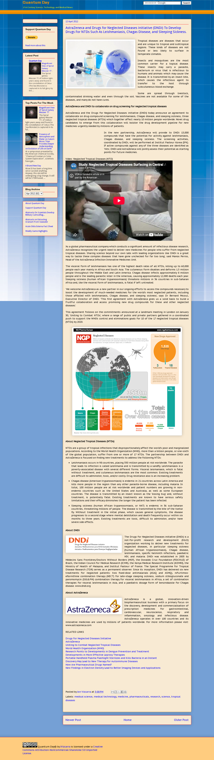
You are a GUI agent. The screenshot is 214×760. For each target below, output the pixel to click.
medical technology (105, 696)
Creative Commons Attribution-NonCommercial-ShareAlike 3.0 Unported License (63, 750)
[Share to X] (119, 692)
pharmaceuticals (139, 696)
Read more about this (35, 45)
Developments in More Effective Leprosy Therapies (95, 654)
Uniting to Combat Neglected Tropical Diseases (93, 644)
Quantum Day (36, 2)
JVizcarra (65, 746)
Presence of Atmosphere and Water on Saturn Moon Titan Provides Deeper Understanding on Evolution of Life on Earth (39, 141)
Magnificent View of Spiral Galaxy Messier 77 (48, 67)
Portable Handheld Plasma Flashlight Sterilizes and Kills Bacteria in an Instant (111, 658)
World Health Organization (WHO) (85, 648)
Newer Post (73, 720)
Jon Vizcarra (84, 691)
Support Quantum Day (35, 208)
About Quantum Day (34, 203)
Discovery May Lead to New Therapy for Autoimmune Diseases (102, 661)
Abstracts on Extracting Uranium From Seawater (36, 220)
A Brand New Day (33, 166)
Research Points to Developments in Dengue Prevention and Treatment (107, 651)
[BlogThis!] (115, 692)
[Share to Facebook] (122, 692)
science (166, 696)
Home (128, 720)
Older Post (181, 720)
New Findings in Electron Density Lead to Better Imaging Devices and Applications (113, 667)
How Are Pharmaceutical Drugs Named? (89, 664)
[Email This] (112, 692)
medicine (123, 696)
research (155, 696)
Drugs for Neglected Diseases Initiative (88, 638)
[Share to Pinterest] (125, 692)
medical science (83, 696)
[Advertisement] (107, 11)
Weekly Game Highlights (36, 231)
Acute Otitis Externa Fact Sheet (39, 226)
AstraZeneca (73, 641)
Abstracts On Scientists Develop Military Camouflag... (39, 213)
